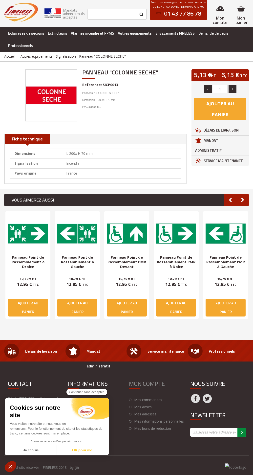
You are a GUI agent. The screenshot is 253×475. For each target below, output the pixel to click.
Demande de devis (213, 33)
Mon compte (220, 20)
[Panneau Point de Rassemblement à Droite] (28, 234)
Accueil (9, 56)
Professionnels (20, 45)
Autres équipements (135, 33)
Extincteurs (57, 33)
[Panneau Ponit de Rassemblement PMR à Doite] (176, 234)
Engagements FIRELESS (175, 33)
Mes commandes (148, 400)
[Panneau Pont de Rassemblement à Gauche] (77, 234)
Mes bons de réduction (152, 428)
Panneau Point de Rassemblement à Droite (28, 262)
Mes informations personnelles (159, 421)
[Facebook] (195, 401)
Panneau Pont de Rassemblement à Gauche (77, 262)
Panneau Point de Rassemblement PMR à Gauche (225, 262)
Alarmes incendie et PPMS (92, 33)
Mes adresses (145, 414)
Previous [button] (230, 200)
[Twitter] (207, 401)
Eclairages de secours (26, 33)
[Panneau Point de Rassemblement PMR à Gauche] (226, 234)
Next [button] (242, 200)
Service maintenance (223, 161)
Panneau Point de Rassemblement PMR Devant (126, 262)
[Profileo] (77, 468)
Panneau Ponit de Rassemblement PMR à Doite (176, 262)
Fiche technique (27, 139)
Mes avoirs (143, 407)
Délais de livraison (221, 130)
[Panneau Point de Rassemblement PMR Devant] (127, 234)
